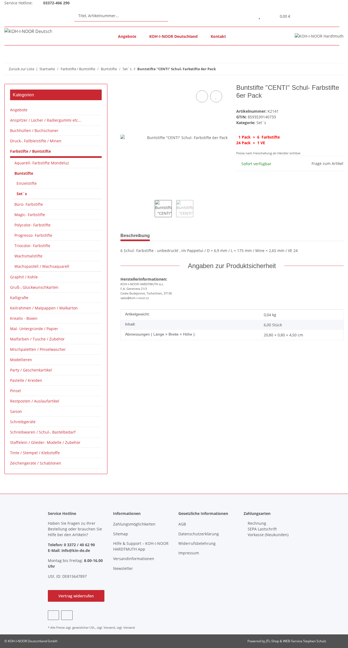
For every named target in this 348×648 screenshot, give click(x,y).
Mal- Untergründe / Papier (34, 328)
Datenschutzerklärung (198, 533)
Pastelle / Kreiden (26, 380)
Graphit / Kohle (24, 277)
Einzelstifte (27, 183)
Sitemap (120, 533)
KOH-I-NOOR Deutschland (173, 36)
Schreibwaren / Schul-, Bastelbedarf (43, 432)
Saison (16, 411)
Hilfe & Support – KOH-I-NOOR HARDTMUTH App (141, 546)
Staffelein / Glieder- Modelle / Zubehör (45, 442)
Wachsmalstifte (28, 256)
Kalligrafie (19, 297)
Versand (109, 627)
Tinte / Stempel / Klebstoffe (35, 452)
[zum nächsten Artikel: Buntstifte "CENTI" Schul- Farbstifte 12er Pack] (338, 69)
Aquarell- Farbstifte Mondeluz (41, 162)
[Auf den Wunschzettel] (216, 96)
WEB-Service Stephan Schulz (304, 641)
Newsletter (123, 568)
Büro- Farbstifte (28, 204)
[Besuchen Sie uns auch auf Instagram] (66, 615)
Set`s (261, 122)
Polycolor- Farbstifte (32, 225)
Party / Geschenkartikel (31, 370)
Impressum (188, 552)
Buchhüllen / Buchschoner (34, 130)
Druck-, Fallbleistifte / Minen (35, 140)
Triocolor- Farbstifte (32, 245)
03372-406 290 (56, 2)
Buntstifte (23, 173)
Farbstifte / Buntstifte (30, 151)
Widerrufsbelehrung (197, 543)
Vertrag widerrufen (76, 595)
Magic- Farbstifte (29, 214)
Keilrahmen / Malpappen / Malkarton (44, 308)
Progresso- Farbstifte (33, 235)
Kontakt (218, 36)
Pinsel (15, 390)
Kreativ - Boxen (24, 318)
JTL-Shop (273, 641)
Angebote (127, 36)
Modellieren (21, 359)
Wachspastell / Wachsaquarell (41, 266)
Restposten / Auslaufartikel (34, 401)
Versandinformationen (133, 558)
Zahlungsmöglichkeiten (134, 524)
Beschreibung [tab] (135, 235)
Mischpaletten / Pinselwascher (38, 349)
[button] (247, 16)
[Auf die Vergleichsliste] (202, 96)
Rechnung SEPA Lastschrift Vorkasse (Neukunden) (267, 529)
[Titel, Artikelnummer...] (173, 16)
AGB (182, 524)
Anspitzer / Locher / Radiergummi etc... (45, 120)
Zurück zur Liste (21, 68)
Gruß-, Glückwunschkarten (34, 287)
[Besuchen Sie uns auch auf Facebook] (53, 615)
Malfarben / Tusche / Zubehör (37, 339)
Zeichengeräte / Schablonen (35, 463)
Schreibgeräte (23, 421)
